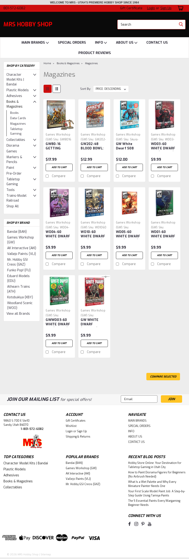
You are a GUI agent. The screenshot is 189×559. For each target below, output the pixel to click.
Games (11, 151)
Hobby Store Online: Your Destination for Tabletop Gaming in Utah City (154, 465)
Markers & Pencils (14, 159)
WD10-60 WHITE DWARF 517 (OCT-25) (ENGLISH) (93, 234)
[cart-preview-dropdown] (180, 8)
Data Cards (18, 118)
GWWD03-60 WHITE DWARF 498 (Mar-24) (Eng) (58, 322)
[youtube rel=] (150, 524)
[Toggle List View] (57, 89)
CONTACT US (157, 42)
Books (14, 113)
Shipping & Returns (78, 436)
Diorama (12, 145)
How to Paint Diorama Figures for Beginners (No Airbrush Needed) (157, 474)
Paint (10, 168)
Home (47, 63)
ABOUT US (125, 42)
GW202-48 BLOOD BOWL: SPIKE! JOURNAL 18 (94, 146)
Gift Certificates (76, 421)
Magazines (18, 124)
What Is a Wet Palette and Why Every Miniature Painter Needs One (152, 484)
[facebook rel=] (129, 524)
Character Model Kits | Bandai (15, 80)
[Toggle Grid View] (48, 89)
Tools (10, 190)
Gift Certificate (131, 8)
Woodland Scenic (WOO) (19, 305)
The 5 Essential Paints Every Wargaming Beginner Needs (154, 503)
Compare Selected (163, 376)
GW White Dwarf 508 (125, 146)
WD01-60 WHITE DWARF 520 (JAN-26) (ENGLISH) (163, 234)
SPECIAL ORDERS (72, 42)
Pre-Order (14, 173)
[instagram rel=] (136, 524)
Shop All (12, 206)
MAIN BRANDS (33, 42)
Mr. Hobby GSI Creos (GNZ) (17, 262)
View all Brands (18, 313)
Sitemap (46, 554)
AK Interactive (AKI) (21, 248)
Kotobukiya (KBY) (20, 297)
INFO (99, 42)
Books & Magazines (14, 104)
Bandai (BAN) (17, 232)
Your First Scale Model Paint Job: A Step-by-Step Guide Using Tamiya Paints (156, 493)
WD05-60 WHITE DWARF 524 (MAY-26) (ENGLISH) (128, 234)
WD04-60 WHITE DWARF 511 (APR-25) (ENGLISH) (58, 234)
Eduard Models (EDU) (18, 278)
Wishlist (71, 426)
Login (151, 8)
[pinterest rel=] (143, 524)
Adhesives (14, 96)
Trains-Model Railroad (16, 198)
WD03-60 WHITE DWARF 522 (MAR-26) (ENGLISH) (163, 146)
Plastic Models (17, 90)
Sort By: (85, 89)
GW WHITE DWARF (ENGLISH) (89, 322)
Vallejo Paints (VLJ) (21, 254)
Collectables (15, 140)
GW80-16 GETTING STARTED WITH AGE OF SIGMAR (59, 146)
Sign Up (165, 8)
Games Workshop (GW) (20, 240)
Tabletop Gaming (16, 131)
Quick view (59, 127)
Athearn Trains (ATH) (18, 289)
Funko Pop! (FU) (19, 270)
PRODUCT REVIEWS (94, 53)
